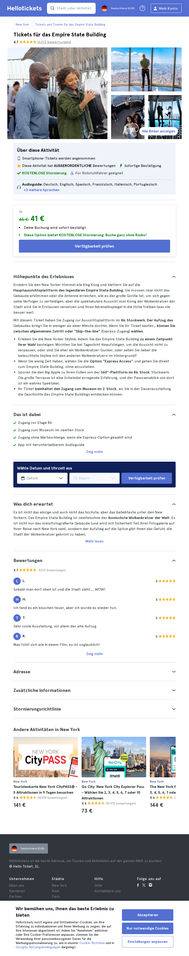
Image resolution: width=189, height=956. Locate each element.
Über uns (16, 885)
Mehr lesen (94, 541)
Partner (15, 897)
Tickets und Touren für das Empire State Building (70, 24)
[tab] (94, 276)
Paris (56, 897)
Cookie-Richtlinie (92, 943)
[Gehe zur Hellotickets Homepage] (25, 8)
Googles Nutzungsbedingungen (38, 947)
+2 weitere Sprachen (41, 190)
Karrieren (17, 891)
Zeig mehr (94, 451)
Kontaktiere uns (107, 891)
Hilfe (98, 885)
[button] (94, 276)
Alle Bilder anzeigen (158, 131)
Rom (55, 891)
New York (22, 24)
